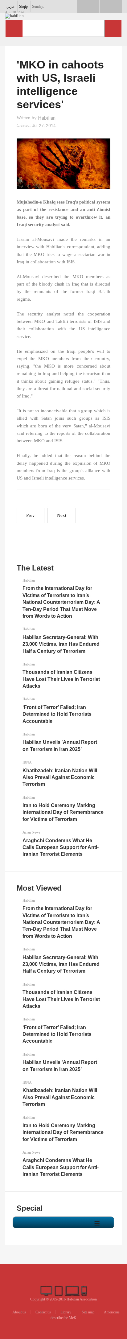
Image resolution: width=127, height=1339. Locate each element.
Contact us (43, 1312)
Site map (88, 1312)
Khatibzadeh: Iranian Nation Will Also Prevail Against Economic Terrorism (60, 777)
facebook (82, 6)
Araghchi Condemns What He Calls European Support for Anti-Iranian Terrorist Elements (61, 847)
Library (66, 1312)
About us (19, 1312)
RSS (116, 6)
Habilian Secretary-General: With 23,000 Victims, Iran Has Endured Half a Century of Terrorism (61, 644)
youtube (105, 6)
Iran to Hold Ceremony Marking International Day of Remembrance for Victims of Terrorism (63, 812)
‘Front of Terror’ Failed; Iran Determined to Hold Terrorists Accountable (57, 714)
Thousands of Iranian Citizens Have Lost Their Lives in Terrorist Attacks (61, 679)
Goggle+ (93, 6)
